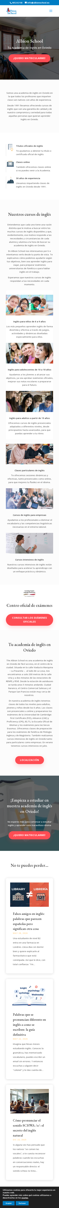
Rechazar (22, 1203)
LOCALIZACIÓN (29, 760)
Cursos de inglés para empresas (29, 515)
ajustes (24, 1198)
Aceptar (9, 1203)
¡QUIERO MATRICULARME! (29, 835)
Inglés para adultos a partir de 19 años (29, 418)
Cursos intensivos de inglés (29, 559)
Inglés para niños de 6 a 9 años (29, 321)
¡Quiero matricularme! (29, 58)
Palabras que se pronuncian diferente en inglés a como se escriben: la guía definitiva (29, 1024)
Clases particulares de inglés (30, 470)
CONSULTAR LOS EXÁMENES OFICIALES (29, 619)
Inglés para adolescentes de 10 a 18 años (29, 369)
